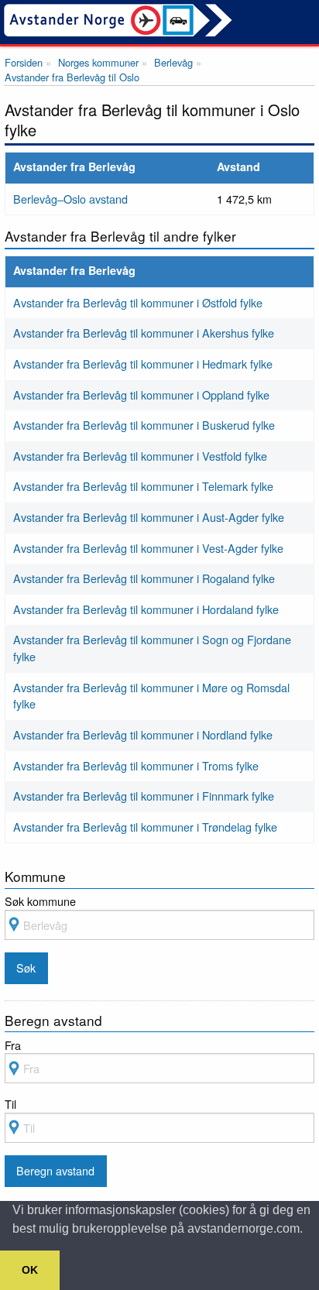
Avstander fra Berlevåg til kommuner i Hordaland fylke (146, 609)
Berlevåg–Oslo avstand (70, 198)
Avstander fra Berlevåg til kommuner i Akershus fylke (143, 332)
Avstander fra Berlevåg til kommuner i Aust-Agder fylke (148, 517)
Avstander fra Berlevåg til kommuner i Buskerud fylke (144, 425)
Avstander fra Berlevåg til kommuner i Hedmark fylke (143, 363)
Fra (13, 1045)
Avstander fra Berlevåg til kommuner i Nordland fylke (143, 734)
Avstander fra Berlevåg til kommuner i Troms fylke (136, 765)
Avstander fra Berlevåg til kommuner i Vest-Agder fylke (148, 548)
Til (10, 1104)
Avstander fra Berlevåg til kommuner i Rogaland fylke (144, 578)
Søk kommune (40, 901)
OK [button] (30, 1270)
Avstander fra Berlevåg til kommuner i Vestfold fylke (140, 456)
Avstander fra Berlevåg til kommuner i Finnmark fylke (143, 795)
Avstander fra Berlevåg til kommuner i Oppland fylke (141, 394)
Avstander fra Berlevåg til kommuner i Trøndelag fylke (145, 826)
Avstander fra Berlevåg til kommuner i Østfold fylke (137, 302)
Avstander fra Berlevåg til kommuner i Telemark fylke (143, 486)
